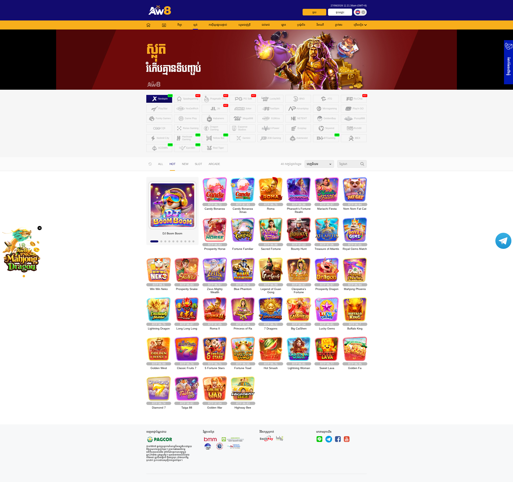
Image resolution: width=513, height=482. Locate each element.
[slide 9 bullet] (189, 241)
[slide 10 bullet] (193, 241)
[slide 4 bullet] (169, 241)
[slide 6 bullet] (177, 241)
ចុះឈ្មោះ (340, 12)
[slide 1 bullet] (154, 241)
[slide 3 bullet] (165, 241)
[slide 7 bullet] (181, 241)
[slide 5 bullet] (173, 241)
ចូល (314, 12)
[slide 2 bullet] (161, 241)
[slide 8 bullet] (185, 241)
